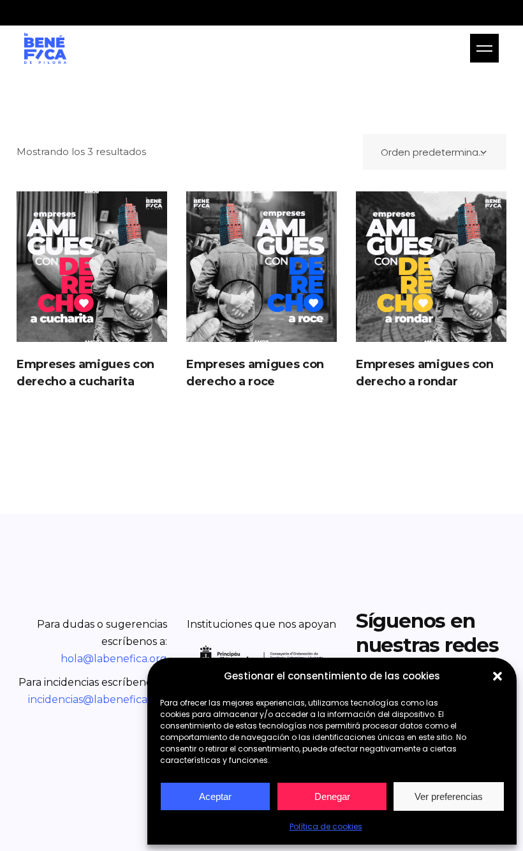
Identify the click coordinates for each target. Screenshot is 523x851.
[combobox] (434, 152)
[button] (497, 676)
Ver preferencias (449, 796)
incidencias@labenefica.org (97, 699)
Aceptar (215, 796)
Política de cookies (326, 826)
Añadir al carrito (91, 266)
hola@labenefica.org (114, 659)
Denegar (332, 796)
